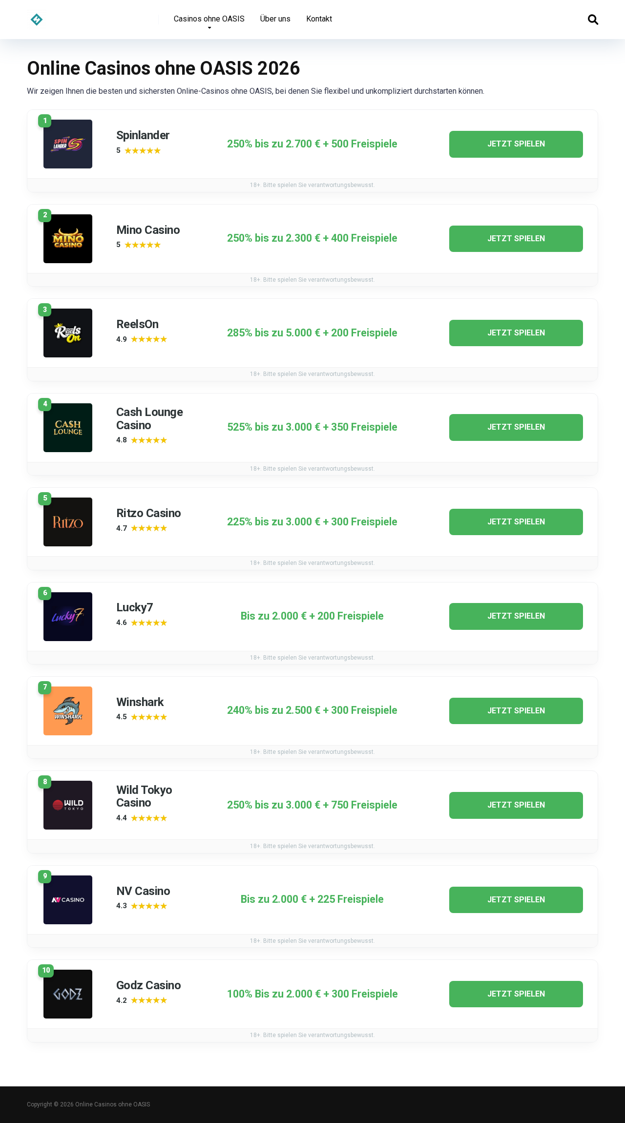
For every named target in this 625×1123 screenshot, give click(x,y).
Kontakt (319, 18)
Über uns (275, 18)
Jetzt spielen (516, 143)
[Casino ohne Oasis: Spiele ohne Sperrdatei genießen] (36, 15)
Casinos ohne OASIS (209, 18)
